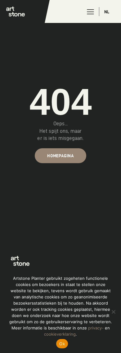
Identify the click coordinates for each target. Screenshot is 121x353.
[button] (90, 11)
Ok (62, 343)
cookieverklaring (60, 334)
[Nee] (113, 312)
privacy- (96, 327)
